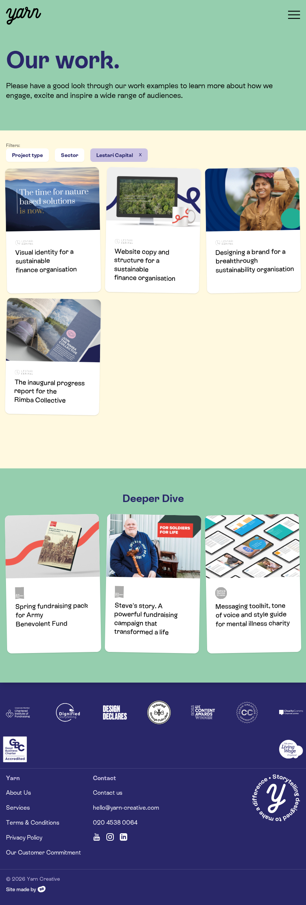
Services (18, 807)
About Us (18, 792)
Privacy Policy (24, 837)
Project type (27, 155)
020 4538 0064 (115, 822)
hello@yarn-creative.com (126, 807)
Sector (69, 155)
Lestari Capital (114, 155)
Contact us (107, 792)
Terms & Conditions (32, 822)
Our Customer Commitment (43, 852)
